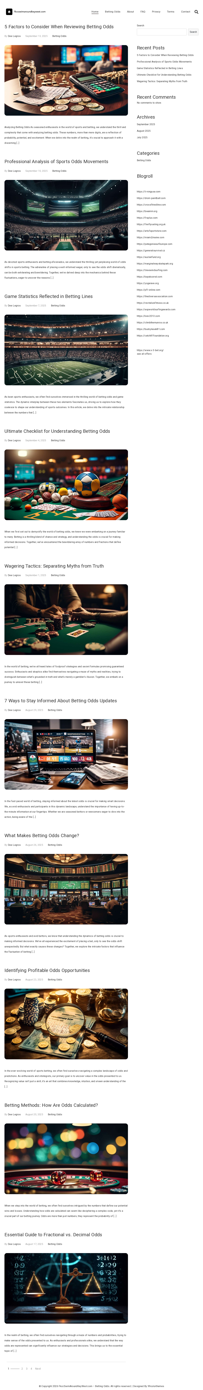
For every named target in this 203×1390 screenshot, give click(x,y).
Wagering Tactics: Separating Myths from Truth (54, 566)
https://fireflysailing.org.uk (151, 224)
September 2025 (146, 124)
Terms (170, 11)
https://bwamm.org (147, 211)
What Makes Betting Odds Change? (41, 835)
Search (140, 25)
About (130, 11)
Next (38, 1368)
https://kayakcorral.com (149, 276)
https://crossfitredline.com (151, 204)
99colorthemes (156, 1386)
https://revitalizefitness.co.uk (153, 303)
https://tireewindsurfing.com (152, 270)
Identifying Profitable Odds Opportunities (47, 970)
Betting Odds (112, 11)
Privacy (156, 11)
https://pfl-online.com (148, 289)
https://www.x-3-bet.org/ (150, 350)
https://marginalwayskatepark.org (155, 263)
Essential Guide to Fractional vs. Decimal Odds (53, 1234)
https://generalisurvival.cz (151, 250)
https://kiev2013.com (148, 316)
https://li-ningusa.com (148, 191)
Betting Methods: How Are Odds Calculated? (51, 1105)
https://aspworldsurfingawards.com (156, 309)
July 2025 (142, 137)
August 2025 (144, 130)
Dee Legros (14, 36)
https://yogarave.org (148, 283)
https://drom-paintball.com (151, 198)
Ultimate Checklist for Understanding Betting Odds (57, 431)
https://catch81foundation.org (153, 335)
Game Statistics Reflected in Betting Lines (48, 296)
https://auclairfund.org (149, 257)
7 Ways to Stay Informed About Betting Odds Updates (60, 700)
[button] (196, 12)
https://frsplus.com (147, 217)
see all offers (144, 353)
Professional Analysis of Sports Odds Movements (56, 161)
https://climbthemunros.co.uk (152, 322)
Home (95, 11)
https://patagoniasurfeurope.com (154, 244)
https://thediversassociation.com (155, 296)
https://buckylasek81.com (151, 329)
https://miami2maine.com (150, 237)
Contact (185, 11)
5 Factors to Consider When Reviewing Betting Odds (59, 26)
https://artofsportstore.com (152, 230)
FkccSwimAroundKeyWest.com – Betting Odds (84, 1386)
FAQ (143, 11)
